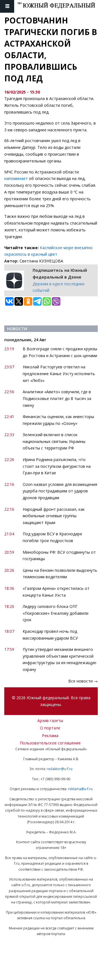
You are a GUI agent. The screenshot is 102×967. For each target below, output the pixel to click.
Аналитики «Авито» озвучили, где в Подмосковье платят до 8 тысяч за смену (57, 398)
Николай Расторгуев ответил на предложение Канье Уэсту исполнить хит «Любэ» (59, 373)
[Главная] (59, 6)
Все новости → (83, 681)
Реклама (50, 735)
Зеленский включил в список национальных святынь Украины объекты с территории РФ (54, 441)
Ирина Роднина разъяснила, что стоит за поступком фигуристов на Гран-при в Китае (57, 466)
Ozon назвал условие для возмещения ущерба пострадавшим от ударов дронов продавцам (60, 491)
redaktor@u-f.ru (60, 768)
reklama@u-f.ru (80, 788)
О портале (50, 728)
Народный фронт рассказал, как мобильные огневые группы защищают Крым (54, 516)
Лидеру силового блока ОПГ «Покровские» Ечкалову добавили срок (55, 613)
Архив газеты (50, 720)
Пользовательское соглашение (50, 743)
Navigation (7, 6)
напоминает (16, 178)
